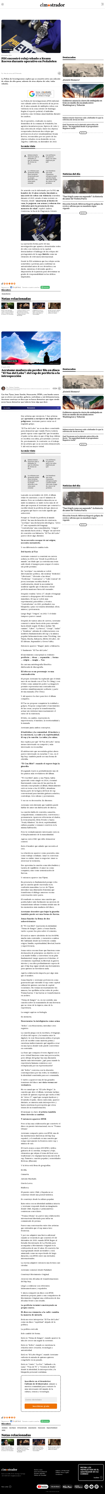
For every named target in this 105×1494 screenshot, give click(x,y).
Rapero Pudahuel (52, 1428)
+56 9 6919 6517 (5, 1475)
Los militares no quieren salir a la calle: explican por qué (51, 158)
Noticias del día (71, 173)
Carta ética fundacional (40, 1471)
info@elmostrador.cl (16, 1475)
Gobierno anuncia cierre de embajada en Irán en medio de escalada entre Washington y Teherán (82, 102)
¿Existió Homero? (71, 80)
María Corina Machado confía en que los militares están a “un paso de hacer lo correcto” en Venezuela (7, 312)
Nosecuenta (41, 1428)
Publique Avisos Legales (62, 1472)
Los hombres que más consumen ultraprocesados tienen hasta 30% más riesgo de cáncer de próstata (51, 177)
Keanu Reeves (6, 294)
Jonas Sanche (32, 1428)
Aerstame (5, 1428)
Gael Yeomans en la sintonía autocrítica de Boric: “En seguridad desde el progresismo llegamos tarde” (80, 126)
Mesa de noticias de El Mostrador (13, 73)
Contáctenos (59, 1474)
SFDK (3, 1430)
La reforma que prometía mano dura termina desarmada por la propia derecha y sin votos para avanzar (33, 177)
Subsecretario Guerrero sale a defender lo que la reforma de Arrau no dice (33, 159)
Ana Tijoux (12, 1428)
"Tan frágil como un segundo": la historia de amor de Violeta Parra (83, 197)
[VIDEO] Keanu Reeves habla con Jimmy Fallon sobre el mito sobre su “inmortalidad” (38, 312)
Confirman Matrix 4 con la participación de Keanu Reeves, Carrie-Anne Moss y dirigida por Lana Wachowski (23, 313)
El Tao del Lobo (22, 1428)
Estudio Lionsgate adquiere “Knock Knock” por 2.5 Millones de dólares (54, 312)
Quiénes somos (38, 1469)
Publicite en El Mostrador (62, 1470)
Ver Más (82, 132)
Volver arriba (4, 1486)
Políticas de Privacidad (40, 1475)
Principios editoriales (39, 1473)
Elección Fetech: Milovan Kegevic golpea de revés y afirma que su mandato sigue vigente (83, 206)
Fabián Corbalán (14, 387)
